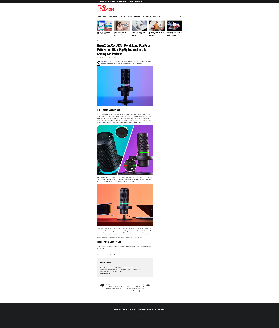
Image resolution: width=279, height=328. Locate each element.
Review (104, 16)
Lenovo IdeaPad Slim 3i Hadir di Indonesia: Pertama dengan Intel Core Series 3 (174, 34)
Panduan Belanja (112, 16)
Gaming (130, 16)
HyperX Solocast (108, 61)
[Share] (103, 254)
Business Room (147, 16)
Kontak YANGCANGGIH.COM (111, 1)
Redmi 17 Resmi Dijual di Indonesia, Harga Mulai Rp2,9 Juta (121, 34)
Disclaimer (130, 1)
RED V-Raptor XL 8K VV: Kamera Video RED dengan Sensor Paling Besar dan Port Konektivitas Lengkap (114, 288)
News (99, 16)
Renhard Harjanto (101, 57)
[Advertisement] (168, 55)
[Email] (114, 254)
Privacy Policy (122, 1)
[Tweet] (107, 254)
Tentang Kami (101, 1)
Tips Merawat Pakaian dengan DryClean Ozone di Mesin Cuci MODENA (139, 34)
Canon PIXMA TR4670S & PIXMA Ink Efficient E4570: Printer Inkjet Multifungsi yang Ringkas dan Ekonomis (135, 288)
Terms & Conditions (139, 1)
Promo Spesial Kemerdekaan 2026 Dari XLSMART (104, 33)
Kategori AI (122, 16)
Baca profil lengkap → (105, 273)
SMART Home (156, 16)
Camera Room (137, 16)
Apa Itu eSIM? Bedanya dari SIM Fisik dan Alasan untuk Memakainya (156, 34)
